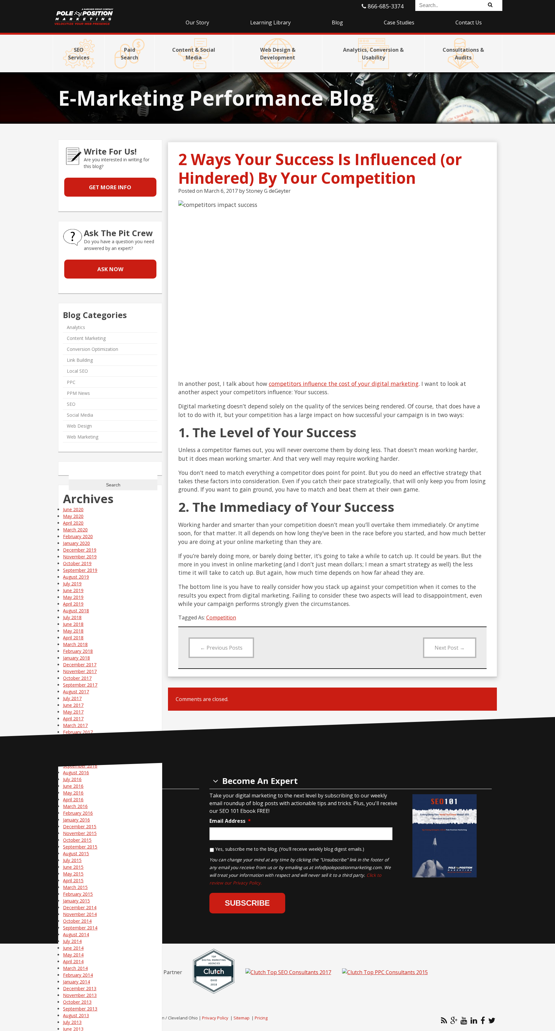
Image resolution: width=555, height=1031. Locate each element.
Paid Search (129, 53)
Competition (221, 617)
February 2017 (78, 732)
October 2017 (77, 678)
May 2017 (73, 712)
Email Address (230, 821)
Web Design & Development (277, 53)
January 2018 (76, 658)
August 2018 (76, 611)
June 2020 (73, 509)
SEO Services (78, 53)
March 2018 (75, 644)
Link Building (80, 360)
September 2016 (80, 766)
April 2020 (73, 523)
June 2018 (73, 624)
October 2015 (77, 840)
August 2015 (76, 853)
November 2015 (80, 833)
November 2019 (80, 557)
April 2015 (73, 880)
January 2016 (76, 820)
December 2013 (79, 988)
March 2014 (75, 968)
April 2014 (73, 961)
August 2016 (76, 772)
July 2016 (72, 779)
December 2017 (79, 665)
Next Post (450, 647)
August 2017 (76, 692)
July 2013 (72, 1022)
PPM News (78, 393)
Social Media (80, 415)
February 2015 (78, 894)
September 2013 (80, 1009)
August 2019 (76, 577)
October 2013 (77, 1002)
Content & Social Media (193, 53)
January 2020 (76, 543)
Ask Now (110, 269)
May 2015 (73, 874)
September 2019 (80, 570)
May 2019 (73, 597)
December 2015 (79, 826)
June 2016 (73, 786)
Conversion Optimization (92, 349)
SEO (71, 404)
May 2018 (73, 631)
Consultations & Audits (463, 53)
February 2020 (78, 536)
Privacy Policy (215, 1018)
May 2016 (73, 793)
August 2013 (76, 1015)
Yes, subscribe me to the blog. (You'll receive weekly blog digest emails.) (289, 849)
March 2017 (75, 725)
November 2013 (80, 995)
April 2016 (73, 799)
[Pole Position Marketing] (109, 13)
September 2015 (80, 847)
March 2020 (75, 530)
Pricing (261, 1018)
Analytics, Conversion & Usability (373, 53)
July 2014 (72, 941)
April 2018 (73, 638)
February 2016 (78, 813)
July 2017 (72, 698)
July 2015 (72, 860)
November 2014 (80, 914)
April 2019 (73, 604)
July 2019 (72, 584)
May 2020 (73, 516)
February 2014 (78, 975)
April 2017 (73, 718)
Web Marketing (82, 437)
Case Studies (399, 22)
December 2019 (79, 550)
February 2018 (78, 651)
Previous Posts (221, 647)
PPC (71, 382)
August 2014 (76, 934)
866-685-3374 (385, 6)
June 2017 (73, 705)
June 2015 (73, 867)
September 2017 (80, 685)
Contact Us (468, 22)
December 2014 (79, 907)
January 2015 (76, 901)
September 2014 (80, 928)
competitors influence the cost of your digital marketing (343, 383)
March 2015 (75, 887)
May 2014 (73, 955)
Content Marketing (86, 338)
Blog (337, 22)
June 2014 (73, 948)
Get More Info (110, 187)
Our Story (197, 22)
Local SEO (77, 371)
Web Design (79, 426)
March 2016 (75, 806)
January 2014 (76, 982)
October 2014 (77, 921)
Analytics (76, 327)
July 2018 (72, 617)
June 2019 (73, 590)
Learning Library (270, 22)
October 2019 (77, 563)
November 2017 (80, 671)
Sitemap (241, 1018)
